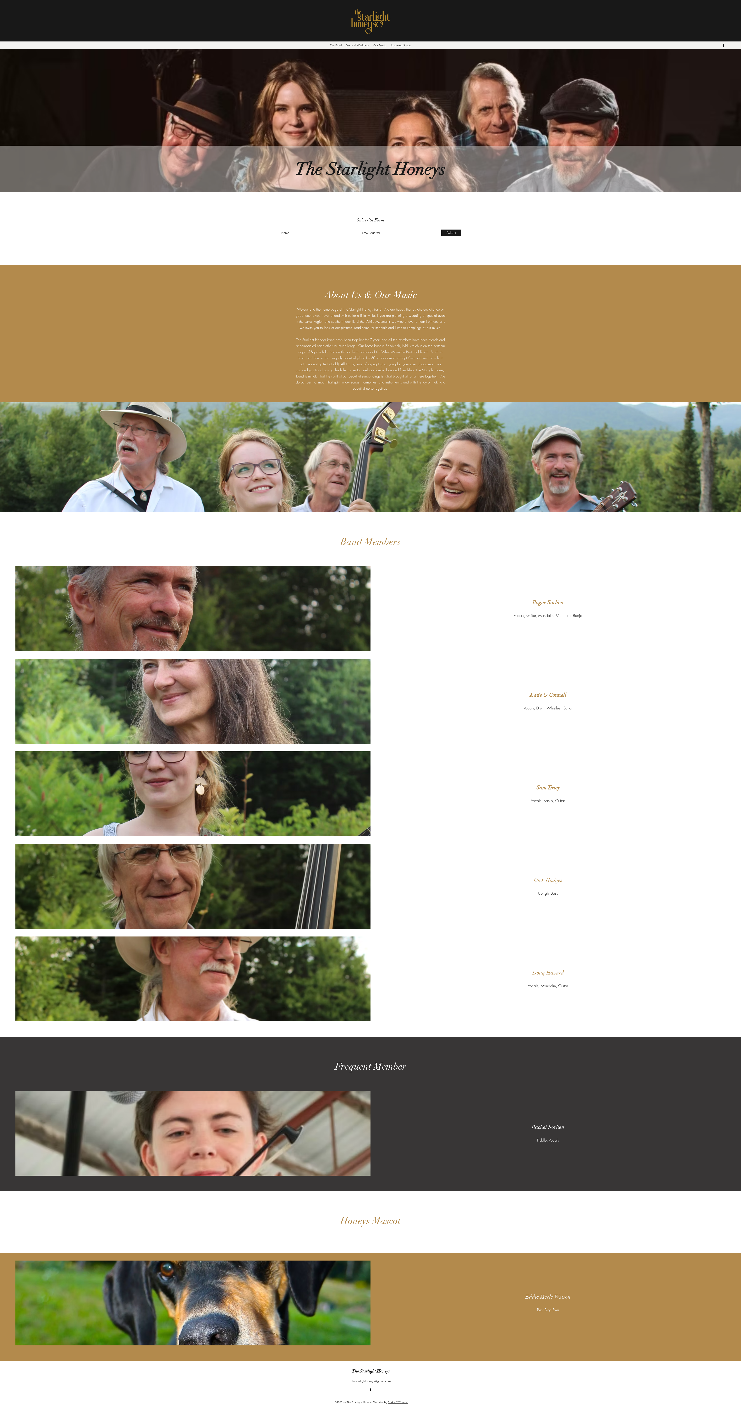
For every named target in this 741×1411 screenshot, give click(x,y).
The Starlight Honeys (371, 1371)
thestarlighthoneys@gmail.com (371, 1381)
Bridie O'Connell (398, 1402)
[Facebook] (724, 45)
